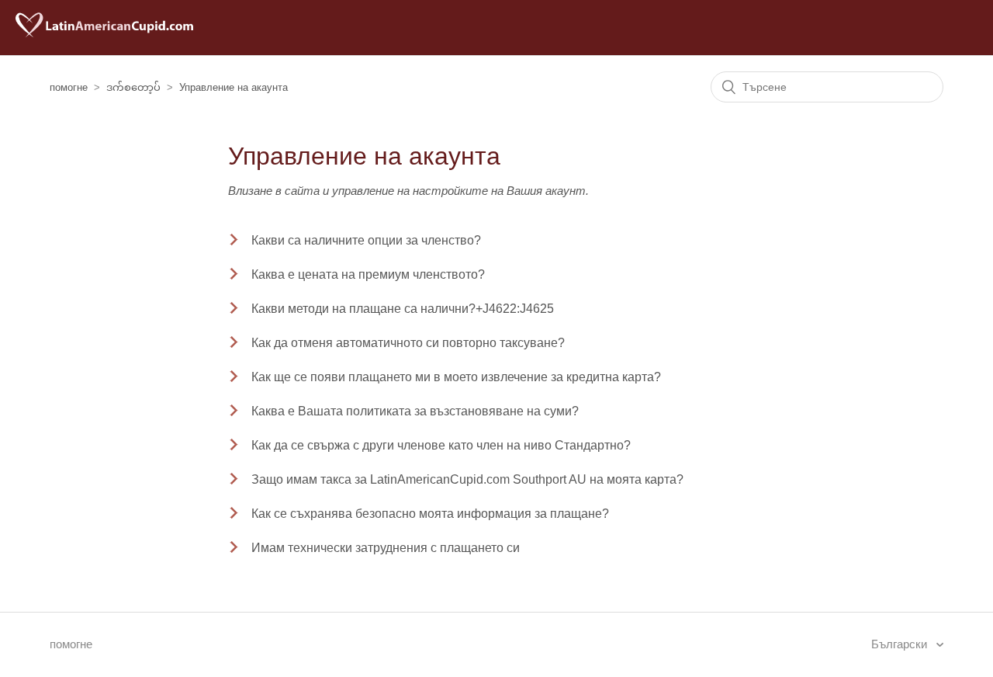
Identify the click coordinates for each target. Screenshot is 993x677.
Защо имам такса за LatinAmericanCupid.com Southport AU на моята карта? (467, 479)
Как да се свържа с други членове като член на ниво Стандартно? (441, 445)
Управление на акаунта (233, 87)
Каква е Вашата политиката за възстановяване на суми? (415, 411)
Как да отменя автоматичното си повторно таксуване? (408, 342)
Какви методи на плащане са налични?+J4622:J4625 (402, 308)
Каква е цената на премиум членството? (368, 274)
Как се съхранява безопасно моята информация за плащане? (430, 513)
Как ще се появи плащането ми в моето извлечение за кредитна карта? (456, 377)
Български (900, 644)
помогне (69, 87)
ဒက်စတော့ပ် (133, 87)
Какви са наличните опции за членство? (366, 240)
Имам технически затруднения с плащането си (385, 547)
